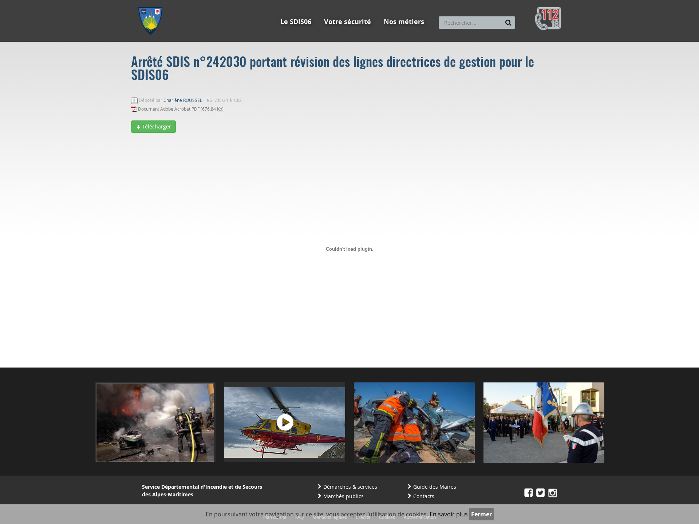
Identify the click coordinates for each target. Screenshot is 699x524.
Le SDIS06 (295, 21)
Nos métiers (404, 21)
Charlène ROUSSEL (182, 100)
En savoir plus (449, 514)
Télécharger (156, 126)
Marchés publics (343, 496)
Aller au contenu (191, 3)
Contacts (423, 496)
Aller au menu (152, 3)
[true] (508, 22)
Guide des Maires (434, 486)
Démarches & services (350, 486)
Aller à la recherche (236, 3)
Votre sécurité (347, 21)
